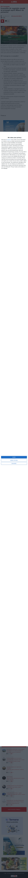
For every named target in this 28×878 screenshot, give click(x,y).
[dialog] (14, 439)
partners (9, 139)
